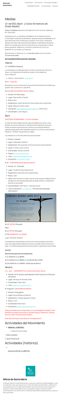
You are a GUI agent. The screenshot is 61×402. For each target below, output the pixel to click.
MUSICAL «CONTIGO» (16, 327)
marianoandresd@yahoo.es (22, 156)
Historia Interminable (21, 153)
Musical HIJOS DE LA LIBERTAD (19, 351)
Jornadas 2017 (27, 189)
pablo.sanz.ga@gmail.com (22, 285)
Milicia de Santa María (7, 4)
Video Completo (11, 335)
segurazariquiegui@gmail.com (27, 109)
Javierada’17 (29, 78)
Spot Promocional (12, 338)
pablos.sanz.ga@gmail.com (26, 306)
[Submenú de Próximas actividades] (57, 2)
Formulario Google (23, 159)
